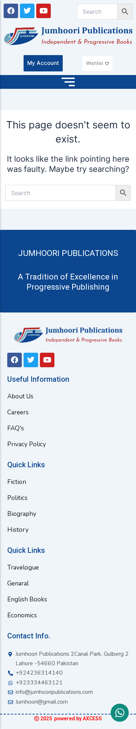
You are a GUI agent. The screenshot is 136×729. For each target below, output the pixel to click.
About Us (20, 396)
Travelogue (23, 567)
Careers (18, 412)
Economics (22, 615)
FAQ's (15, 428)
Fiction (16, 482)
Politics (17, 498)
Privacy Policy (26, 444)
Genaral (18, 583)
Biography (21, 514)
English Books (27, 599)
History (18, 530)
